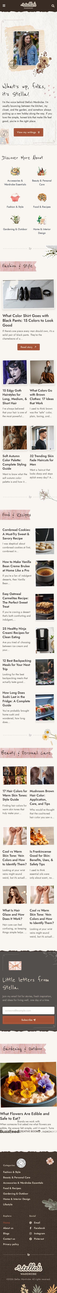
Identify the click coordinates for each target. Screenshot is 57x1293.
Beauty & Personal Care (26, 753)
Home (6, 1222)
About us (8, 1228)
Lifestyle (8, 1204)
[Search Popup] (53, 5)
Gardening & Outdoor (22, 1049)
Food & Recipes (16, 514)
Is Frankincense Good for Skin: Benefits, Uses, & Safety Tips (41, 858)
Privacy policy (11, 1244)
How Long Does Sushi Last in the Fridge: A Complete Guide (16, 699)
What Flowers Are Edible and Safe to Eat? (24, 1116)
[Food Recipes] (45, 541)
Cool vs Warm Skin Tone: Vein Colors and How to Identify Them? (15, 858)
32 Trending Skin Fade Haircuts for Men (42, 460)
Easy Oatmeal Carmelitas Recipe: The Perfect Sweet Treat (15, 600)
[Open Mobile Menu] (4, 5)
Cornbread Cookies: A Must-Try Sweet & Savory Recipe (17, 534)
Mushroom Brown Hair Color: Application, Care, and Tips (42, 797)
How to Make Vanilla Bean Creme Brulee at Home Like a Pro (17, 566)
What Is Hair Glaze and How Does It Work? (13, 914)
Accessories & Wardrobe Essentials (23, 1183)
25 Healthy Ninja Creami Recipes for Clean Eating (16, 632)
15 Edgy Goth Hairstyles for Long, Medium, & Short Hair (15, 397)
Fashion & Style (17, 265)
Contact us (9, 1239)
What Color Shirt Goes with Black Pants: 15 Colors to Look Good (28, 320)
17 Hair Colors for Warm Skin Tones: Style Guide (15, 795)
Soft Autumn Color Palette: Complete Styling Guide (14, 462)
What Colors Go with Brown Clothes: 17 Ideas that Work (42, 397)
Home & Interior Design (16, 1199)
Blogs (6, 1233)
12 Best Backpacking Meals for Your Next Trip (17, 664)
